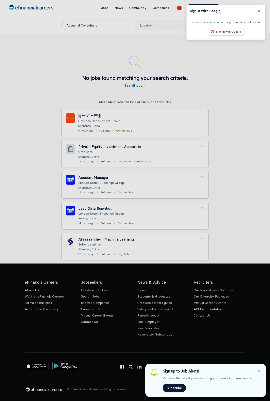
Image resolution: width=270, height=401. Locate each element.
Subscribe (174, 388)
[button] (135, 200)
